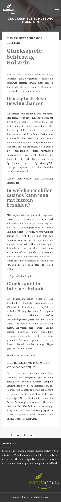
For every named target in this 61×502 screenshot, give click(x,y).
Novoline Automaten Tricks (21, 355)
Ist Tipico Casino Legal (19, 276)
